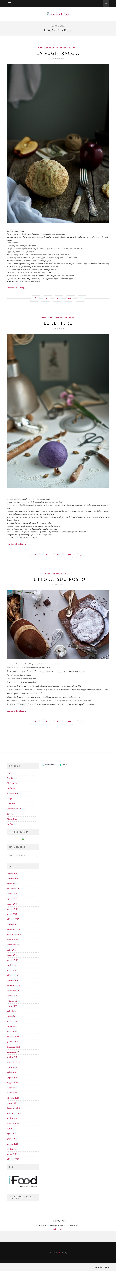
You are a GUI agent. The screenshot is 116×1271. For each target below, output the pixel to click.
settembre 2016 (14, 944)
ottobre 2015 (12, 995)
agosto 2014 (12, 1067)
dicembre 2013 (13, 1108)
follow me (58, 1228)
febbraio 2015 (13, 1036)
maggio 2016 (12, 960)
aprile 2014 (12, 1087)
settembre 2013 (13, 1123)
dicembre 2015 (13, 985)
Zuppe (74, 48)
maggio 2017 (12, 909)
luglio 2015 (11, 1011)
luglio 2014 (11, 1072)
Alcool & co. (12, 819)
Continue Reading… (16, 287)
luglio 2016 (11, 949)
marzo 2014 (12, 1092)
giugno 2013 (12, 1138)
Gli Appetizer (13, 783)
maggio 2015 (12, 1021)
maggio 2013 (12, 1143)
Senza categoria (65, 317)
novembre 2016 (14, 934)
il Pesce (10, 813)
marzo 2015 (12, 1031)
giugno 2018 (12, 873)
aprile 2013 (11, 1148)
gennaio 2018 (12, 878)
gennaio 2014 (12, 1103)
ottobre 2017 (12, 893)
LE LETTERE (58, 323)
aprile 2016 (12, 965)
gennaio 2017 (12, 924)
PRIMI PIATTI (63, 48)
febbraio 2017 (13, 919)
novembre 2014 (14, 1051)
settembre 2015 (14, 1000)
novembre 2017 (14, 888)
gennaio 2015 (12, 1041)
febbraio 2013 (13, 1159)
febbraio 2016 (13, 975)
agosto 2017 (12, 898)
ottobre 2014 (12, 1057)
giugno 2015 (12, 1016)
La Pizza (10, 824)
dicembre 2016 (13, 929)
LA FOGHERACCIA (58, 53)
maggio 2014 (12, 1082)
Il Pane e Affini (13, 793)
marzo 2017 (12, 914)
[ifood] (23, 1188)
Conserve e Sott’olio (16, 808)
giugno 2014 (12, 1077)
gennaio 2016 (12, 980)
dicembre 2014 (13, 1046)
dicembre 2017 (13, 883)
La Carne (11, 788)
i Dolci (67, 573)
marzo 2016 (12, 970)
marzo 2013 (12, 1154)
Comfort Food (46, 48)
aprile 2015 (12, 1026)
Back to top (101, 1267)
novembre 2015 (14, 990)
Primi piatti (12, 778)
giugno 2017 (12, 903)
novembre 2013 (14, 1113)
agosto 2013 (12, 1128)
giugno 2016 (12, 954)
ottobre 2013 (12, 1118)
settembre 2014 (14, 1062)
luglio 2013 (11, 1133)
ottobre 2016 (12, 939)
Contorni (11, 803)
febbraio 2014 (13, 1097)
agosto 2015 (12, 1006)
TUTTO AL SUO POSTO (58, 579)
